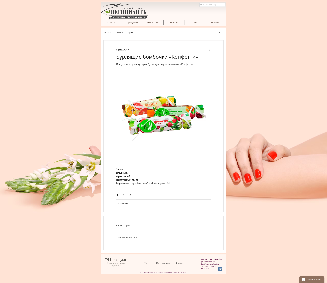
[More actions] (209, 49)
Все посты (107, 33)
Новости (119, 33)
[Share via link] (130, 195)
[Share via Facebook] (117, 195)
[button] (220, 33)
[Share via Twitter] (123, 195)
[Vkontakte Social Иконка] (220, 269)
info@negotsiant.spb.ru (210, 264)
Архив (130, 33)
